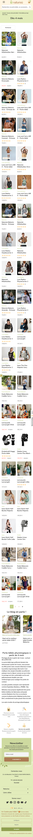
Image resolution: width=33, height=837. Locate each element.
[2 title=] (20, 83)
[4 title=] (23, 83)
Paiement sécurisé (9, 713)
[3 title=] (21, 83)
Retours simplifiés (9, 729)
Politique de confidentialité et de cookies (21, 833)
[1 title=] (18, 83)
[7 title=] (7, 198)
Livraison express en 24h (24, 713)
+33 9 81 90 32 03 (17, 780)
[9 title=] (9, 198)
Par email (16, 782)
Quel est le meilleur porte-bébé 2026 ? (9, 639)
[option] (11, 631)
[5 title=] (25, 83)
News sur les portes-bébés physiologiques (13, 635)
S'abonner (15, 759)
